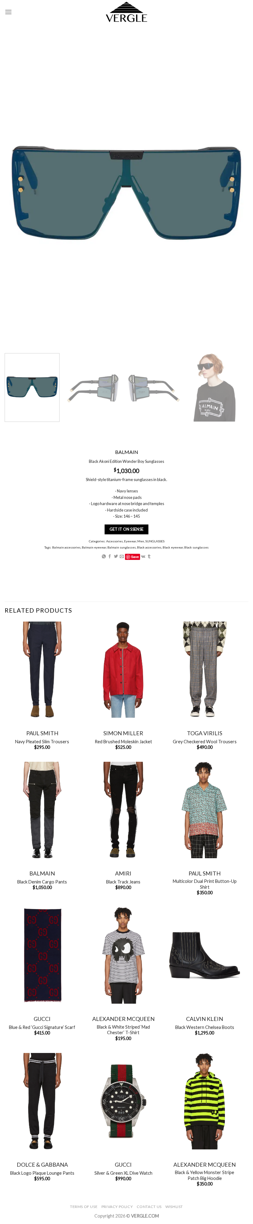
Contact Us (149, 1206)
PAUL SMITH (42, 733)
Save (135, 556)
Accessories (114, 541)
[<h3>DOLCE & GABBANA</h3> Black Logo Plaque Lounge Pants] (42, 1101)
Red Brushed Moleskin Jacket (123, 741)
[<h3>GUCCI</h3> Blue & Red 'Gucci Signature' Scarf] (42, 955)
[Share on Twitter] (116, 556)
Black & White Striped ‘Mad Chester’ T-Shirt (123, 1029)
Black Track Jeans (123, 881)
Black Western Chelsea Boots (204, 1027)
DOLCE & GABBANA (42, 1164)
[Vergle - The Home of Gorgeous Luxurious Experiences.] (127, 12)
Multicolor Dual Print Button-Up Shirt (205, 884)
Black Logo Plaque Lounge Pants (42, 1173)
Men (140, 541)
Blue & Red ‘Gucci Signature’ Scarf (42, 1027)
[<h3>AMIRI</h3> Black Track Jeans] (123, 810)
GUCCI (42, 1018)
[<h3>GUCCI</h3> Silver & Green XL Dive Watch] (123, 1101)
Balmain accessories (66, 547)
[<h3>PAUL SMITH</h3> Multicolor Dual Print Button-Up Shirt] (204, 810)
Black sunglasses (196, 547)
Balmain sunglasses (121, 547)
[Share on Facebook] (110, 556)
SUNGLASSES (154, 541)
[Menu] (8, 11)
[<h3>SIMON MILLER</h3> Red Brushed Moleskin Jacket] (123, 670)
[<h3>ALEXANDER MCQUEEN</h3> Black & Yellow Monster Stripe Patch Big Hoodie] (204, 1101)
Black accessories (149, 547)
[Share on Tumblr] (149, 556)
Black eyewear (173, 547)
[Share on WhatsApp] (104, 556)
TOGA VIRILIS (204, 733)
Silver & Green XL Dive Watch (123, 1173)
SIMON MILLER (123, 733)
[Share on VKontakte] (143, 556)
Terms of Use (83, 1206)
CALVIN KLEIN (204, 1018)
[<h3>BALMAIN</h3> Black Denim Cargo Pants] (42, 810)
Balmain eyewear (94, 547)
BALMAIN (42, 873)
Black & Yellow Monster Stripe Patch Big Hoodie (204, 1175)
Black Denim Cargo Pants (42, 881)
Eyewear (130, 541)
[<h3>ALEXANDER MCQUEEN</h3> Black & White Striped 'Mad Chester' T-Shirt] (123, 955)
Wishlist (174, 1206)
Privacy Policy (117, 1206)
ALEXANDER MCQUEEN (123, 1018)
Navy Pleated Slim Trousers (42, 741)
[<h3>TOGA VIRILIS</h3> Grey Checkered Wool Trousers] (204, 670)
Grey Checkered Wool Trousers (205, 741)
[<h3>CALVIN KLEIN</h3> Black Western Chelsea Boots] (204, 955)
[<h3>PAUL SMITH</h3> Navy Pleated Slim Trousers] (42, 670)
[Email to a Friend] (122, 556)
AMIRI (123, 873)
